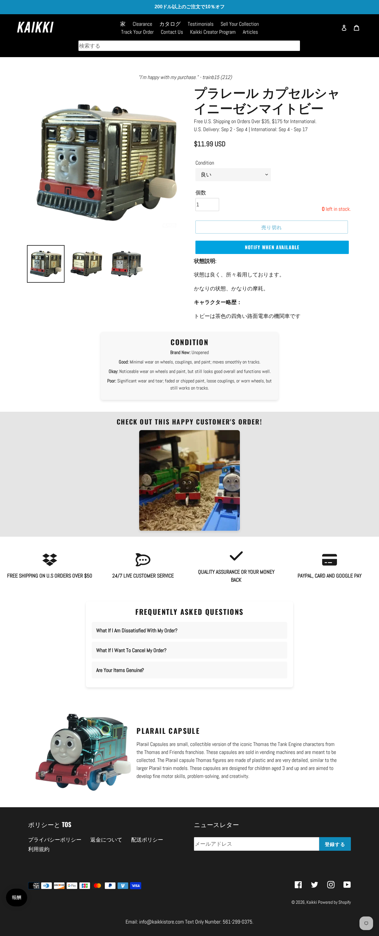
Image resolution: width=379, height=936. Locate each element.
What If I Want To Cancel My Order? (131, 650)
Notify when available (272, 247)
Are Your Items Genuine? (120, 670)
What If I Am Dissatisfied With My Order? (136, 630)
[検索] (330, 30)
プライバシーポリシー (54, 839)
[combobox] (189, 46)
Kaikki (311, 902)
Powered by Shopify (334, 902)
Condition (204, 162)
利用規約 (38, 849)
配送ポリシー (147, 839)
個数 (200, 192)
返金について (106, 839)
